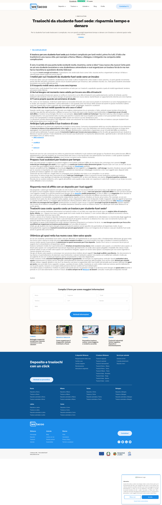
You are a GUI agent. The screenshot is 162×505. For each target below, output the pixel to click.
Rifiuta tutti (133, 497)
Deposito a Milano (65, 392)
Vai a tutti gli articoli (39, 50)
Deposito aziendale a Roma (37, 397)
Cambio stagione (80, 363)
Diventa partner (50, 439)
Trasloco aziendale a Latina (37, 415)
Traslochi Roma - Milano (102, 366)
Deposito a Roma (34, 392)
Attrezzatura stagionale (81, 368)
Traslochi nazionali (101, 361)
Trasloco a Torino (91, 394)
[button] (62, 6)
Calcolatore (65, 437)
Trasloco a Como (65, 410)
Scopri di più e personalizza (141, 501)
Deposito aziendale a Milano (68, 397)
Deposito (32, 437)
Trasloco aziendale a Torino (94, 399)
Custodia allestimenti (122, 361)
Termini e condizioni (67, 442)
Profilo (103, 6)
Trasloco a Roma (34, 394)
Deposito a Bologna (121, 392)
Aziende (32, 442)
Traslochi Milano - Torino (102, 371)
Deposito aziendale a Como (68, 412)
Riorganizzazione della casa (83, 358)
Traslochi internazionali (102, 363)
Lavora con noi (50, 437)
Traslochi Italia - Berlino (102, 378)
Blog (95, 6)
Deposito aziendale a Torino (94, 397)
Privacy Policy (66, 439)
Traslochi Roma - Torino (102, 368)
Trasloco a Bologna (121, 394)
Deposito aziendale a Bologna (124, 397)
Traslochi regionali (101, 358)
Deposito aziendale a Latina (37, 412)
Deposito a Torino (91, 392)
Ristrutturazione (79, 366)
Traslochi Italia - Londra (102, 381)
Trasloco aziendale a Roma (37, 399)
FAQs (63, 434)
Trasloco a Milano (65, 394)
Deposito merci (121, 363)
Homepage (33, 434)
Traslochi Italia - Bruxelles (103, 373)
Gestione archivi (121, 358)
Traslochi (32, 439)
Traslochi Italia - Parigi (102, 376)
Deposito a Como (65, 407)
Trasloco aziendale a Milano (68, 399)
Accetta (150, 497)
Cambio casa (79, 361)
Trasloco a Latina (34, 410)
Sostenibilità (49, 442)
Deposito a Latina (35, 407)
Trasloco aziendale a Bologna (124, 399)
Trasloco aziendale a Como (67, 415)
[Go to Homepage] (38, 6)
